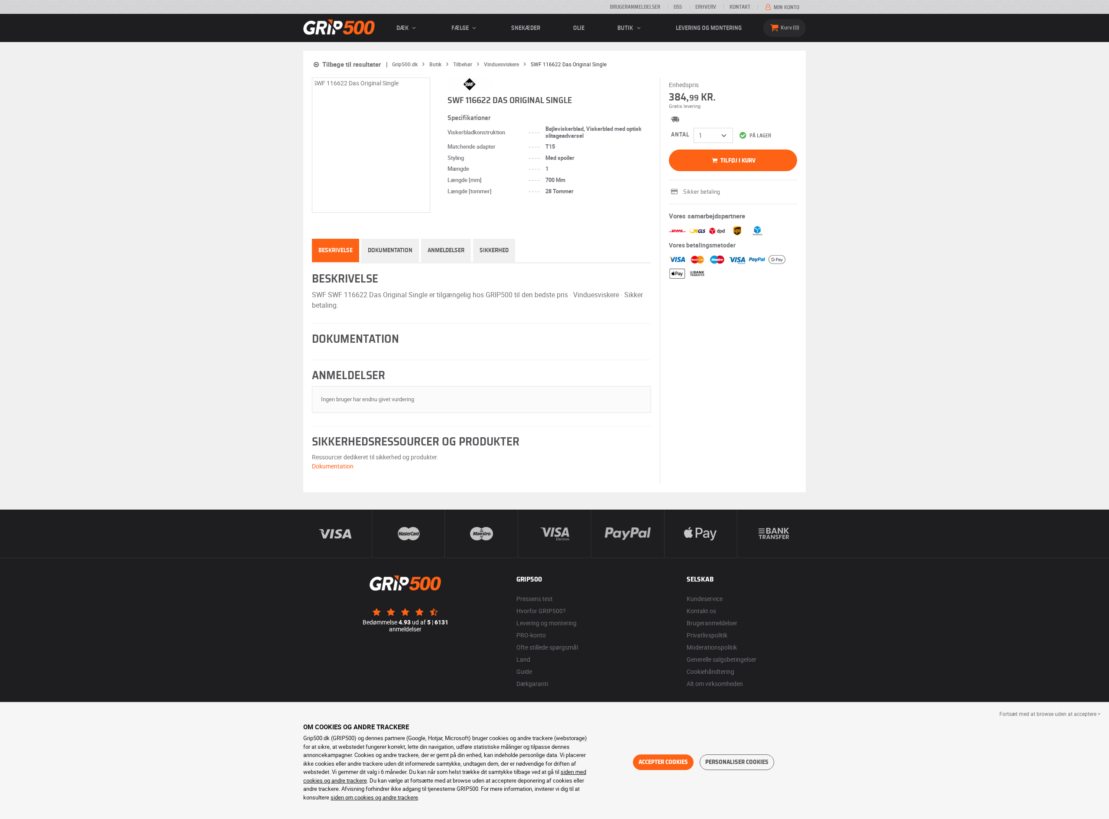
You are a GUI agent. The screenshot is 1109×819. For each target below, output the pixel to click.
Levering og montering (709, 28)
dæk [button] (403, 28)
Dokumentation (390, 250)
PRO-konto (531, 635)
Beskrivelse (335, 250)
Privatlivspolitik (707, 635)
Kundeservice (705, 599)
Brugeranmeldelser (635, 7)
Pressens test (534, 599)
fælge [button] (460, 28)
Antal (680, 135)
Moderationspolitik (712, 647)
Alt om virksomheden (715, 683)
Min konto (785, 7)
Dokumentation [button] (332, 466)
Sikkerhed (494, 250)
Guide (524, 671)
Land (523, 659)
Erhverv (705, 7)
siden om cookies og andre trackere (374, 797)
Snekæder (525, 28)
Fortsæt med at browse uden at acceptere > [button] (1049, 713)
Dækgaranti (532, 683)
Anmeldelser (446, 250)
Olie (578, 28)
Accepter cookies (663, 762)
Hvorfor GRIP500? (541, 611)
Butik (625, 28)
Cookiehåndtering (710, 671)
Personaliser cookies (737, 762)
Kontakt (740, 7)
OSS (678, 7)
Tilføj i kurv (737, 161)
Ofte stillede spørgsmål (547, 647)
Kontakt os (701, 611)
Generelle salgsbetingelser (721, 659)
